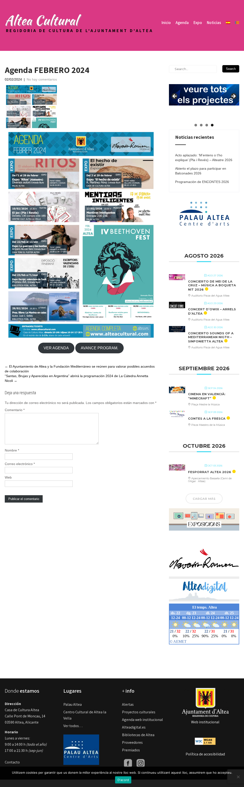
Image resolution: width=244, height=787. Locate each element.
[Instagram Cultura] (141, 762)
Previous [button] (174, 96)
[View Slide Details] (204, 91)
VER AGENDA (56, 348)
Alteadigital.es (134, 727)
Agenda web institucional (142, 719)
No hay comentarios (42, 79)
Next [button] (233, 96)
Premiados (131, 750)
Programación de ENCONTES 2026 (202, 182)
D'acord (123, 780)
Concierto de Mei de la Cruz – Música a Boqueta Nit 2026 (212, 285)
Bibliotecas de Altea (138, 734)
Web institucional (205, 722)
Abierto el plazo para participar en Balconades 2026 (200, 171)
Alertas (128, 704)
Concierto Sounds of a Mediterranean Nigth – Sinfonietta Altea (211, 337)
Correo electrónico (20, 464)
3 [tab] (206, 125)
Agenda (182, 22)
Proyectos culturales (138, 712)
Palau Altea (72, 704)
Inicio (166, 22)
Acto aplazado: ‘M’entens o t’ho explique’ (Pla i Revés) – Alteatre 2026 (203, 157)
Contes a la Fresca (206, 418)
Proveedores (132, 742)
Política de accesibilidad (205, 754)
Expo (197, 22)
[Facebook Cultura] (128, 762)
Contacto (12, 762)
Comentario (15, 410)
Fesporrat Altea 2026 (209, 472)
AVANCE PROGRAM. (99, 348)
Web (8, 477)
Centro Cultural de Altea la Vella (84, 715)
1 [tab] (195, 125)
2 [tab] (201, 125)
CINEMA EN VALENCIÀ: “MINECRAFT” (206, 396)
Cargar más (204, 498)
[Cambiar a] (228, 23)
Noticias (214, 22)
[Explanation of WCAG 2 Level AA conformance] (205, 740)
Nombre (12, 450)
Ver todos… (73, 725)
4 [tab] (212, 125)
